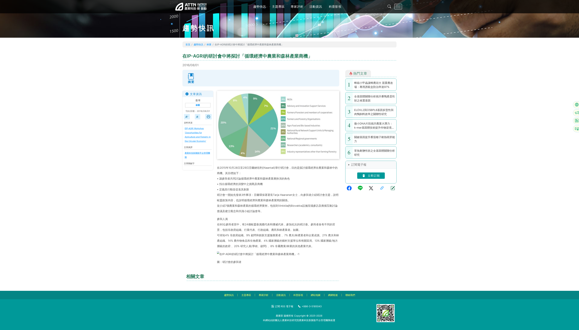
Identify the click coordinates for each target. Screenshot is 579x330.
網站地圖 (315, 295)
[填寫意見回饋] (393, 188)
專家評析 (297, 6)
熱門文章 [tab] (360, 73)
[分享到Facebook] (349, 188)
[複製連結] (382, 188)
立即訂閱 (373, 175)
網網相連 (333, 295)
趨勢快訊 (259, 6)
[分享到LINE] (360, 188)
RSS (283, 306)
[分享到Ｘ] (371, 188)
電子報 (289, 306)
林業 (209, 44)
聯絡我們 (350, 295)
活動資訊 (315, 6)
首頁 (187, 44)
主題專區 (278, 6)
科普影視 (335, 6)
